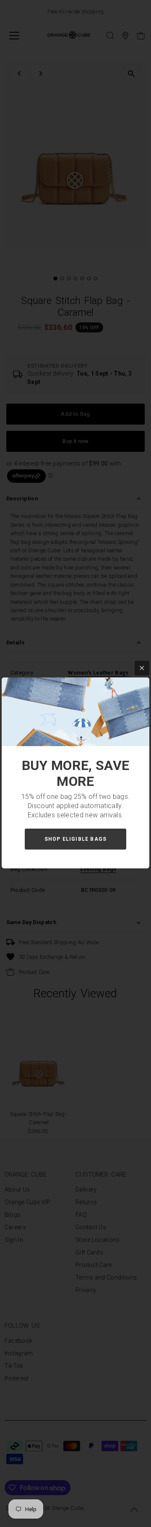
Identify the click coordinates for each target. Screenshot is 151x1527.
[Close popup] (142, 668)
